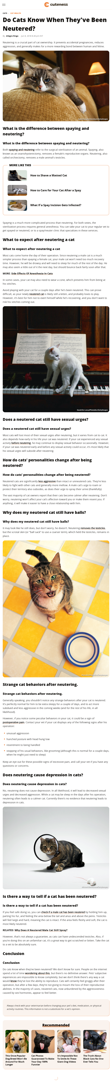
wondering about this (37, 973)
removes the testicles (93, 528)
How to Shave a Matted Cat (48, 175)
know (14, 981)
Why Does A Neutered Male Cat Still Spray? (41, 930)
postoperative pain (13, 722)
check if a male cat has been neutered (63, 912)
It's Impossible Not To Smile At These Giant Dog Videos (67, 1058)
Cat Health (15, 13)
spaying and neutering (22, 149)
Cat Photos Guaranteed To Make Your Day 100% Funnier (42, 1060)
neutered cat (36, 294)
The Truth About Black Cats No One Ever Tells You (93, 1058)
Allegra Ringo (12, 36)
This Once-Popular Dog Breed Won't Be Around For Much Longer (16, 1060)
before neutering (21, 443)
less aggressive (47, 481)
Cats (5, 13)
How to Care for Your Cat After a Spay (55, 190)
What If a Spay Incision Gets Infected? (55, 205)
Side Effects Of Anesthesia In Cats (32, 273)
